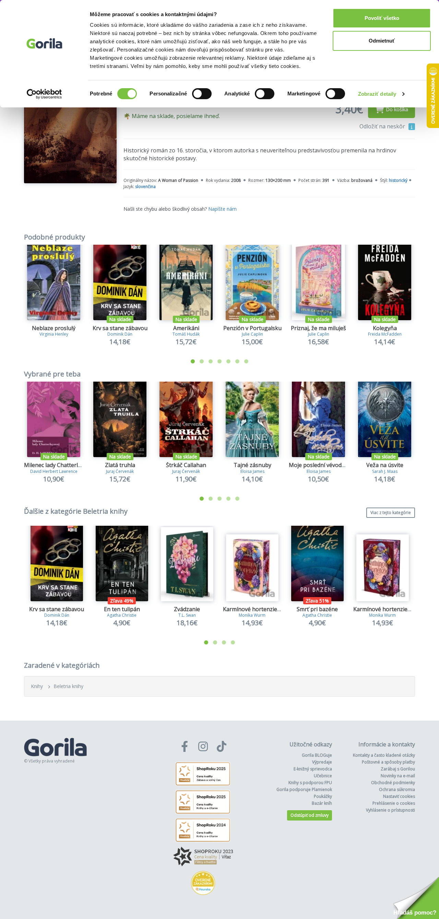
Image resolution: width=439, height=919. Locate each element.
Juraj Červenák (120, 471)
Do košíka (397, 109)
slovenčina (145, 186)
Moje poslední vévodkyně (321, 465)
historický (398, 180)
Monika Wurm (252, 615)
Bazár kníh (322, 803)
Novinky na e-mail (398, 776)
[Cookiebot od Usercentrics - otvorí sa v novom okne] (44, 94)
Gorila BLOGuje (317, 755)
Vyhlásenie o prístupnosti (390, 810)
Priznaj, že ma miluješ (318, 328)
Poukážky (323, 796)
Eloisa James (252, 471)
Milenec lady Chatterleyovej (59, 465)
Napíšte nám (222, 209)
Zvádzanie (187, 609)
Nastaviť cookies (399, 796)
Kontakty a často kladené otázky (384, 755)
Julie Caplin (252, 334)
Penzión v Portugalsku (252, 328)
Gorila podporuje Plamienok (304, 789)
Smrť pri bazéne (317, 609)
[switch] (202, 93)
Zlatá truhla (120, 465)
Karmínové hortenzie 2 (382, 609)
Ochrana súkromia (397, 789)
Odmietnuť (382, 41)
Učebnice (323, 776)
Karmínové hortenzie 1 (252, 609)
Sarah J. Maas (385, 471)
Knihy (37, 686)
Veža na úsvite (384, 465)
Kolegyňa (385, 328)
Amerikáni (186, 328)
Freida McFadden (385, 334)
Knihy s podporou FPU (310, 783)
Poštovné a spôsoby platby (388, 762)
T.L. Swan (187, 615)
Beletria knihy (68, 686)
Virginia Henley (53, 334)
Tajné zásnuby (252, 465)
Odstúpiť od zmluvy (309, 815)
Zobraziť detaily (377, 94)
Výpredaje (322, 762)
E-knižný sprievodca (313, 769)
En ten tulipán (122, 609)
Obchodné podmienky (393, 783)
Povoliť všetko (382, 18)
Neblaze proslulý (53, 328)
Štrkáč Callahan (186, 465)
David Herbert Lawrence (54, 471)
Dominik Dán (119, 334)
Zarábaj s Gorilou (398, 769)
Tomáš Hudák (186, 334)
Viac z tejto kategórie (390, 512)
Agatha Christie (122, 615)
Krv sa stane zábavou (120, 328)
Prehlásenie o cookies (393, 803)
